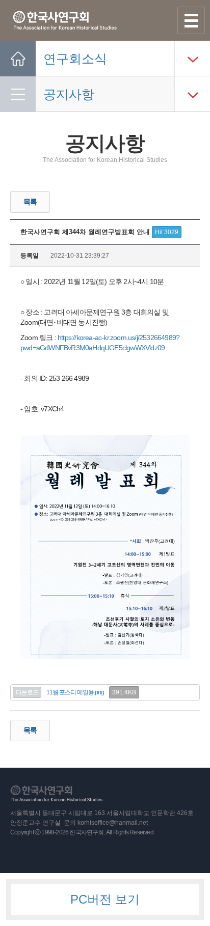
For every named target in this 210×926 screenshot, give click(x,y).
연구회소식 (75, 58)
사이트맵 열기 (191, 20)
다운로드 (27, 692)
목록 (30, 202)
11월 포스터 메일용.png (75, 692)
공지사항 (68, 94)
